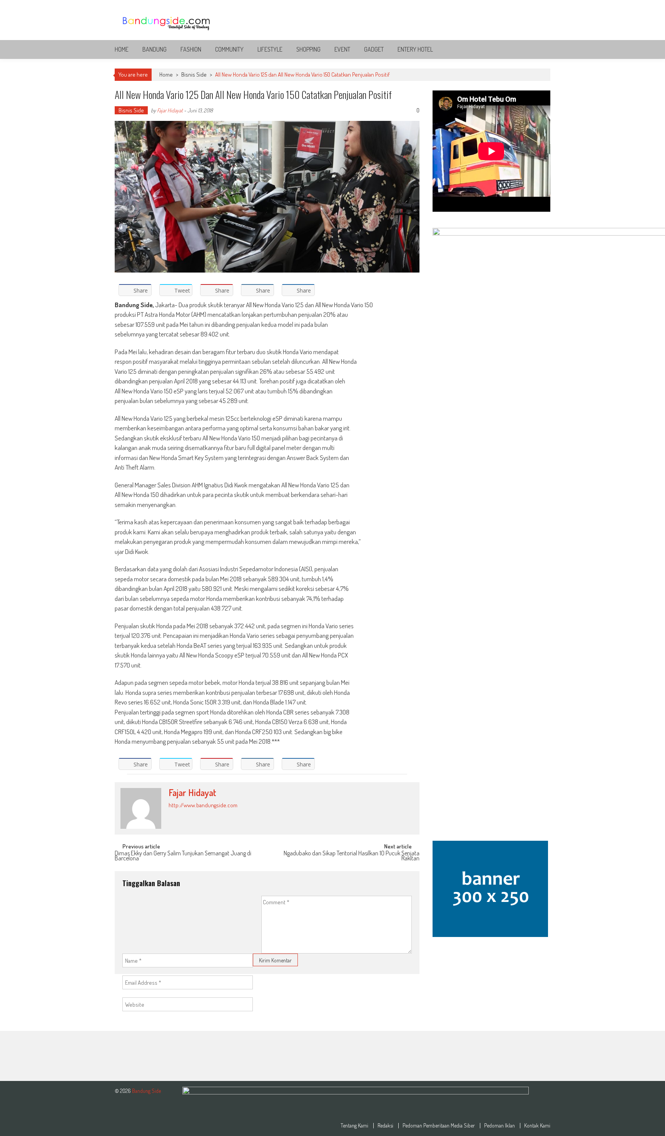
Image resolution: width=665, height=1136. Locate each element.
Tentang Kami (354, 1125)
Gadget (374, 49)
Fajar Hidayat (170, 110)
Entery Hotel (415, 49)
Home (122, 49)
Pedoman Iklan (499, 1125)
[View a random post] (538, 49)
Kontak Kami (537, 1125)
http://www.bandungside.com (203, 805)
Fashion (190, 49)
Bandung (154, 49)
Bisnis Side (194, 74)
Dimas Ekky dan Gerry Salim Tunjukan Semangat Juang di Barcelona (183, 856)
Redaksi (385, 1125)
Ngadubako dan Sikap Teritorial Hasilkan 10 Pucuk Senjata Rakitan (351, 856)
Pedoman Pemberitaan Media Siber (439, 1125)
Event (342, 49)
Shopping (308, 49)
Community (229, 49)
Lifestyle (269, 49)
